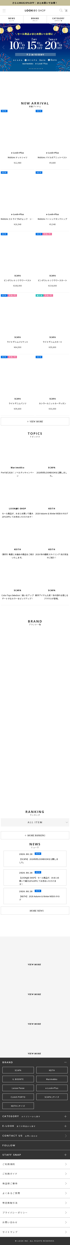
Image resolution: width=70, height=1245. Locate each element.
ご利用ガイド (10, 1173)
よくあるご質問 (11, 1193)
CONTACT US (20, 1135)
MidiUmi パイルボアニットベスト (52, 157)
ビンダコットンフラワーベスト (17, 280)
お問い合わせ (10, 1222)
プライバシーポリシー (15, 1212)
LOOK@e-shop (35, 10)
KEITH (52, 1070)
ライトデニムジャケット (17, 341)
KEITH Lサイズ (18, 1106)
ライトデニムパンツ (17, 403)
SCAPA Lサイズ (52, 1097)
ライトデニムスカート (52, 341)
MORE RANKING (36, 835)
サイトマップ (10, 1232)
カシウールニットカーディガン (52, 403)
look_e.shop (37, 924)
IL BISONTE (18, 1079)
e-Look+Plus (51, 1088)
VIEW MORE (36, 421)
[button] (66, 47)
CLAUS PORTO (18, 1097)
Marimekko (51, 1079)
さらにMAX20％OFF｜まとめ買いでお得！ (35, 2)
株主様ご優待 (10, 1183)
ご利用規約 (8, 1164)
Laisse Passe (18, 1088)
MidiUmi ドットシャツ (17, 157)
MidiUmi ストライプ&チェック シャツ (18, 218)
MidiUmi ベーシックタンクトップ (52, 218)
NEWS (11, 19)
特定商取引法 (10, 1202)
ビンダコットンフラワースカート (52, 280)
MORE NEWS (36, 910)
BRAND (35, 19)
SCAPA (18, 1070)
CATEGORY (58, 19)
